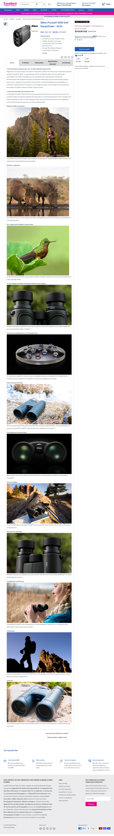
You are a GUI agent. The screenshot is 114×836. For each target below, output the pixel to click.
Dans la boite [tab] (39, 62)
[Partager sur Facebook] (62, 57)
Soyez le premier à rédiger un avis (57, 737)
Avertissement (63, 800)
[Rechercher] (44, 4)
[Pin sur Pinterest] (65, 57)
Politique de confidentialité (67, 795)
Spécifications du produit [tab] (52, 62)
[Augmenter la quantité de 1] (85, 43)
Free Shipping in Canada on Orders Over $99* (57, 16)
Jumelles (18, 19)
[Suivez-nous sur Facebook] (40, 828)
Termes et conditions (65, 798)
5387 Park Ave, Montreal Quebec (66, 3)
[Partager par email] (72, 57)
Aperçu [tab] (12, 62)
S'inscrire (91, 804)
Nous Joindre (63, 783)
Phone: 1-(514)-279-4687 (64, 5)
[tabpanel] (39, 397)
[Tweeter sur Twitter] (69, 57)
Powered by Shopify (9, 827)
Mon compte (86, 5)
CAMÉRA (11, 19)
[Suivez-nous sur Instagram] (47, 828)
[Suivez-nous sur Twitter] (44, 828)
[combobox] (31, 4)
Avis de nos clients (64, 786)
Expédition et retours (65, 792)
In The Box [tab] (25, 62)
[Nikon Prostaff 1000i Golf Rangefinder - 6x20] (5, 24)
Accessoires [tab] (66, 62)
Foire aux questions (65, 789)
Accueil (6, 19)
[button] (37, 4)
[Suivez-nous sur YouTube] (51, 828)
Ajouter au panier (84, 49)
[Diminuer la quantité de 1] (77, 43)
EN (49, 4)
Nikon (42, 32)
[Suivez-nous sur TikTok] (54, 828)
